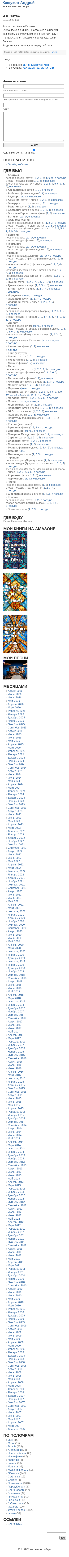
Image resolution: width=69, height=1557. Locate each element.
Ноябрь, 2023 (16, 801)
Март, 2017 (14, 1038)
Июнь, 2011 (14, 1255)
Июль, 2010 (15, 1292)
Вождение (14, 1493)
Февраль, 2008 (16, 1389)
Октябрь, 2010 (16, 1282)
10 (15, 231)
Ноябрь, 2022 (16, 841)
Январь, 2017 (16, 1045)
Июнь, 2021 (15, 898)
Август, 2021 (15, 891)
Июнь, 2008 (15, 1375)
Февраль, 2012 (16, 1228)
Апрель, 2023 (16, 824)
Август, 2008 (15, 1369)
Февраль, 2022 (16, 871)
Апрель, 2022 (16, 864)
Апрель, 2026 (16, 704)
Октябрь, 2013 (16, 1162)
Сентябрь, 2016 (17, 1058)
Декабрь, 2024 (16, 757)
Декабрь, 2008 (16, 1355)
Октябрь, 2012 (16, 1202)
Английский (15, 1450)
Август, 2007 (15, 1409)
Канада (12, 1463)
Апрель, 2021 (16, 904)
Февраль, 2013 (16, 1188)
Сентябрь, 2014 (17, 1125)
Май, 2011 (14, 1258)
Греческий (14, 1500)
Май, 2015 (14, 1105)
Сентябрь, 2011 (17, 1245)
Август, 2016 (15, 1061)
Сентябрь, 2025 (17, 727)
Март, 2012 (14, 1225)
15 (27, 394)
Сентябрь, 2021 (17, 888)
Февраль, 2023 (16, 831)
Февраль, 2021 (16, 911)
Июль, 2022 (15, 854)
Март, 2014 (14, 1145)
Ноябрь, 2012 (16, 1198)
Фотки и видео (16, 1510)
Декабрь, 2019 (16, 958)
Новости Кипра (17, 1453)
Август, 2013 (15, 1168)
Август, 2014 (15, 1128)
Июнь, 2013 (15, 1175)
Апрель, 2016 (16, 1071)
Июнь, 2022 (15, 858)
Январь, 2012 (16, 1232)
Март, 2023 (14, 827)
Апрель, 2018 (16, 995)
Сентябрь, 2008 (17, 1365)
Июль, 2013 (15, 1172)
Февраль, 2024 (16, 791)
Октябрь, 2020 (16, 924)
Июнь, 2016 (15, 1068)
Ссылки (12, 1480)
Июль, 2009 (15, 1332)
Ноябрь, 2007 (16, 1399)
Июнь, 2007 (15, 1415)
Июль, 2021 (15, 894)
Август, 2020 (15, 931)
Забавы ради (16, 1503)
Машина (13, 1466)
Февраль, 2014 (16, 1148)
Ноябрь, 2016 (16, 1051)
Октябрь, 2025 (16, 724)
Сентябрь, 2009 (17, 1325)
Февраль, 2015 (16, 1111)
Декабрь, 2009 (16, 1315)
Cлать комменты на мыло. (19, 152)
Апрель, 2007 (16, 1422)
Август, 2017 (15, 1021)
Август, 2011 (15, 1248)
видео (49, 178)
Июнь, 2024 (15, 777)
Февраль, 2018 (16, 1001)
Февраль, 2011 (16, 1268)
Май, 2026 (14, 701)
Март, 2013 (14, 1185)
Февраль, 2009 (16, 1349)
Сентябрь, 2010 (17, 1285)
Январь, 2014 (16, 1152)
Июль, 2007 (15, 1412)
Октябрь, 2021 (16, 884)
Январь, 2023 (16, 834)
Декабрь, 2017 (16, 1008)
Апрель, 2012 (16, 1222)
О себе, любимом (18, 164)
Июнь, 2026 (15, 697)
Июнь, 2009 (15, 1335)
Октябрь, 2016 (16, 1055)
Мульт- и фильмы (18, 1470)
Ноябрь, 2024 (16, 761)
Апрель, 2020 (16, 944)
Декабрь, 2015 (16, 1085)
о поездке (60, 178)
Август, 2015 (15, 1095)
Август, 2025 (15, 731)
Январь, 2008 (16, 1392)
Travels (12, 1446)
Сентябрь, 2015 (17, 1091)
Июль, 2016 (15, 1065)
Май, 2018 (14, 991)
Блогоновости (16, 1490)
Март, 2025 (14, 747)
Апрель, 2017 (16, 1035)
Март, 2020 (14, 948)
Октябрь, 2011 (16, 1242)
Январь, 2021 (16, 914)
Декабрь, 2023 (16, 797)
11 (7, 319)
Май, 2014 (14, 1138)
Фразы (12, 1513)
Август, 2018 (15, 981)
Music (11, 1443)
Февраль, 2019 (16, 961)
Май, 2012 (14, 1218)
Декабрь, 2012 (16, 1195)
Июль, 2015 (15, 1098)
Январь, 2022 (16, 874)
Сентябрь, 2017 (17, 1018)
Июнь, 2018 (15, 988)
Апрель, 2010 (16, 1302)
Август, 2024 (15, 771)
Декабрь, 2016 (16, 1048)
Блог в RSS (15, 1524)
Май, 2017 (14, 1031)
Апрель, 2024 (16, 784)
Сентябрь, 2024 (17, 767)
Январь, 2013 (16, 1192)
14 (23, 394)
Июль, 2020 (15, 934)
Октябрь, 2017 (16, 1015)
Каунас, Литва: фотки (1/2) (38, 67)
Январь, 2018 (16, 1005)
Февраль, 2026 (16, 711)
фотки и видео (50, 340)
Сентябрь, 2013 (17, 1165)
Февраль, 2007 (16, 1429)
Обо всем (13, 1473)
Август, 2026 (15, 690)
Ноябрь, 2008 (16, 1359)
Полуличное (15, 1483)
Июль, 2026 (15, 694)
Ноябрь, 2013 (16, 1158)
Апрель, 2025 (16, 744)
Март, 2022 (14, 868)
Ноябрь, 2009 (16, 1319)
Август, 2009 (15, 1329)
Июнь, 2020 (15, 938)
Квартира (13, 1460)
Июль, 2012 (15, 1212)
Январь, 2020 (16, 954)
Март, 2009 (14, 1345)
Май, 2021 (14, 901)
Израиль (13, 1506)
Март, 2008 (14, 1385)
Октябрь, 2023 (16, 804)
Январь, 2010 (16, 1312)
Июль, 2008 (15, 1372)
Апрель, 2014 (16, 1142)
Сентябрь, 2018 (17, 978)
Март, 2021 (14, 908)
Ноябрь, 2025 (16, 721)
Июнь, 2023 (15, 817)
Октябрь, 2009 (16, 1322)
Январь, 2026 (16, 714)
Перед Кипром (16, 1486)
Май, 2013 (14, 1178)
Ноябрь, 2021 (16, 881)
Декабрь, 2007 (16, 1395)
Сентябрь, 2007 (17, 1405)
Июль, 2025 (15, 734)
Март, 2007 (14, 1425)
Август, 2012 (15, 1208)
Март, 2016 (14, 1075)
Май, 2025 (14, 741)
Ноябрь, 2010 (16, 1278)
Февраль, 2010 (16, 1309)
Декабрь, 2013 (16, 1155)
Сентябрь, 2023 (17, 807)
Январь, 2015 (16, 1115)
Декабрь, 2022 (16, 837)
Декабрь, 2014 (16, 1118)
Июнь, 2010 (15, 1295)
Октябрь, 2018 (16, 974)
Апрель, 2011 (15, 1262)
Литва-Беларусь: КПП (36, 64)
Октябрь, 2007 (16, 1402)
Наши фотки (15, 1456)
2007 (23, 451)
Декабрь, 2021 (16, 878)
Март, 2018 (14, 998)
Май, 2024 (14, 781)
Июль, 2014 (15, 1131)
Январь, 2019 (16, 964)
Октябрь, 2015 (16, 1088)
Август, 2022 (15, 851)
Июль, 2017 (15, 1025)
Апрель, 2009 (16, 1342)
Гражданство (15, 1496)
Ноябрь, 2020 (16, 921)
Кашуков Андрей (19, 2)
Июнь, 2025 (15, 737)
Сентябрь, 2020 (17, 928)
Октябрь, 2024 (16, 764)
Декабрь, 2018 (16, 968)
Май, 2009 (14, 1339)
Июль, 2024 (15, 774)
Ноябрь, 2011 (16, 1238)
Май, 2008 (14, 1379)
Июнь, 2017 (15, 1028)
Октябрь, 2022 (16, 844)
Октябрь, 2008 (16, 1362)
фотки (24, 196)
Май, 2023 (14, 821)
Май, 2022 (14, 861)
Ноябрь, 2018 (16, 971)
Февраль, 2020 (16, 951)
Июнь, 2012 (15, 1215)
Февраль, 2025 (16, 751)
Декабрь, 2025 (16, 717)
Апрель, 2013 (16, 1182)
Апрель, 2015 (16, 1108)
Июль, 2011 (14, 1252)
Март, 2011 (14, 1265)
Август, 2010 (15, 1289)
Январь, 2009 (16, 1352)
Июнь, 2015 (15, 1101)
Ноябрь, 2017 (16, 1011)
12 (15, 394)
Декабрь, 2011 (16, 1235)
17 (36, 394)
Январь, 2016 (16, 1081)
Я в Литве (11, 16)
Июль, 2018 (15, 984)
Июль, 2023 (15, 814)
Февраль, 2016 (16, 1078)
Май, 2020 (14, 941)
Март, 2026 (14, 707)
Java (10, 1439)
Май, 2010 (14, 1299)
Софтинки (14, 1476)
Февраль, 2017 (16, 1041)
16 (32, 394)
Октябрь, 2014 (16, 1121)
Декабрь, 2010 (16, 1275)
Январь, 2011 (16, 1272)
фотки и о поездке (50, 255)
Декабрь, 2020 (16, 918)
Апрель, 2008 (16, 1382)
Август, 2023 (15, 811)
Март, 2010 (14, 1305)
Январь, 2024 (16, 794)
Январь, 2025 (16, 754)
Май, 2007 (14, 1419)
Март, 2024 (14, 787)
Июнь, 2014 (15, 1135)
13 (19, 394)
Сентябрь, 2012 (17, 1205)
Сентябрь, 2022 (17, 848)
